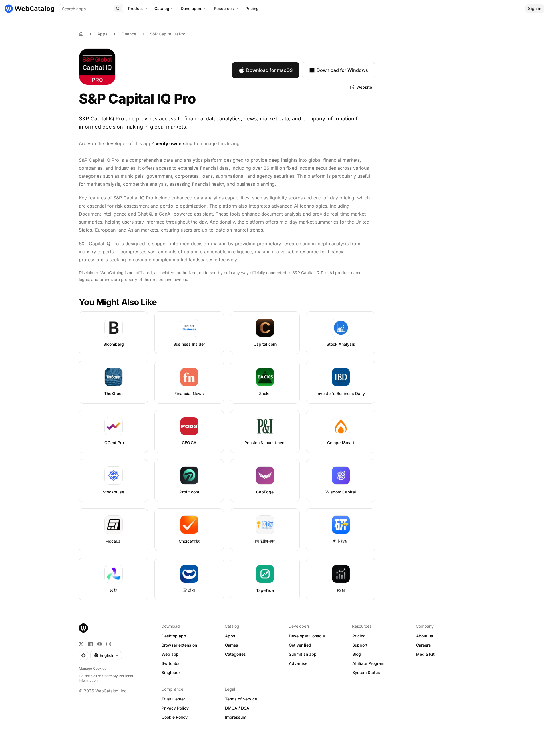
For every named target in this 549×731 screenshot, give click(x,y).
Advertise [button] (298, 663)
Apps (102, 33)
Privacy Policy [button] (175, 708)
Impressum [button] (235, 717)
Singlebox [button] (171, 672)
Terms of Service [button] (241, 698)
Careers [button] (423, 645)
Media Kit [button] (425, 654)
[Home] (29, 8)
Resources (224, 8)
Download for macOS (269, 70)
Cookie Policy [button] (175, 717)
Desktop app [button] (174, 635)
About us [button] (424, 635)
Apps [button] (230, 635)
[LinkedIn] (90, 644)
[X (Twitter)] (81, 644)
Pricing (252, 8)
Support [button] (359, 645)
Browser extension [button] (179, 645)
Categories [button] (235, 654)
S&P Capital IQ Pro (167, 33)
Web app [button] (170, 654)
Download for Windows (342, 70)
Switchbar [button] (171, 663)
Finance (128, 33)
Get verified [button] (300, 645)
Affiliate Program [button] (368, 663)
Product (135, 8)
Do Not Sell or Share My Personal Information (106, 678)
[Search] (118, 8)
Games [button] (231, 645)
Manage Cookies (92, 668)
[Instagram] (108, 644)
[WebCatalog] (83, 628)
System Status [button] (366, 672)
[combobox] (106, 655)
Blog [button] (356, 654)
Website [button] (364, 87)
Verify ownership (173, 143)
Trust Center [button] (173, 698)
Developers (191, 8)
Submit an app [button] (303, 654)
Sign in (534, 8)
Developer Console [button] (307, 635)
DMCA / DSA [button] (237, 708)
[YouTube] (99, 644)
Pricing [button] (359, 635)
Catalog (161, 8)
